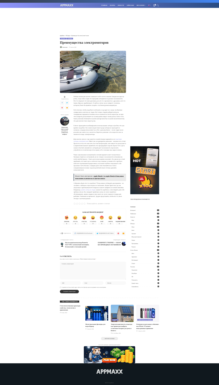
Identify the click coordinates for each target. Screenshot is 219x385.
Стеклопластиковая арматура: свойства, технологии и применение (70, 308)
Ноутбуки (134, 273)
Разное (134, 247)
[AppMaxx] (67, 5)
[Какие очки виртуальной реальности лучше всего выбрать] (64, 121)
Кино (133, 230)
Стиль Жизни (134, 250)
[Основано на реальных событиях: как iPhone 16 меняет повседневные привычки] (147, 313)
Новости (132, 217)
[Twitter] (67, 103)
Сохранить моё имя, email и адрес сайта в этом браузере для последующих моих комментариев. (84, 287)
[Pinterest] (62, 108)
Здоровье (134, 256)
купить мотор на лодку (88, 190)
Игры (133, 227)
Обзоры (63, 38)
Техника (69, 38)
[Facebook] (62, 103)
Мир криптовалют (136, 237)
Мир (133, 220)
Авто (133, 253)
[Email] (67, 108)
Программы (135, 243)
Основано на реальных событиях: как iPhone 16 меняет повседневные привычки (147, 326)
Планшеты (134, 280)
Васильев (65, 47)
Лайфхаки (133, 213)
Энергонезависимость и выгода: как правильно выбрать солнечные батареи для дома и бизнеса (121, 327)
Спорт (133, 263)
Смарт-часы (135, 283)
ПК (132, 276)
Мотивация (135, 260)
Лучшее (134, 233)
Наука (133, 240)
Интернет (133, 210)
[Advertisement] (109, 21)
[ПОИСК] (157, 5)
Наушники (134, 270)
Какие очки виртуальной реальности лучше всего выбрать (64, 131)
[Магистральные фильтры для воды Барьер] (96, 313)
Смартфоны (135, 286)
